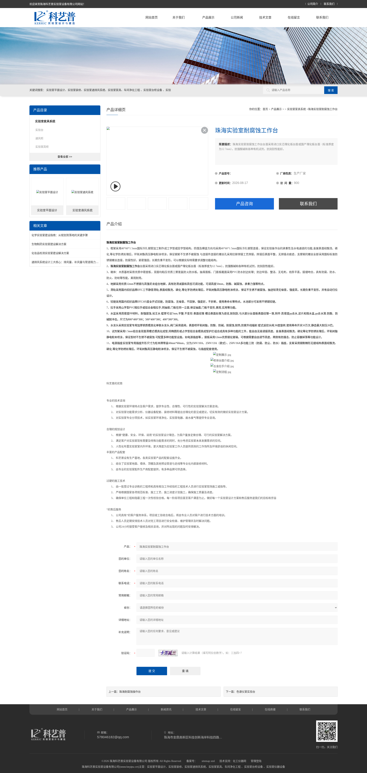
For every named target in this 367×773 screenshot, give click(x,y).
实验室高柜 (42, 146)
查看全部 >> (65, 156)
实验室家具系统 (296, 109)
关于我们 (178, 17)
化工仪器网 (239, 761)
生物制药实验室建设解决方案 (49, 244)
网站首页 (151, 17)
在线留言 (294, 17)
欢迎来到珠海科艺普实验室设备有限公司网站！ (57, 4)
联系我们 (329, 4)
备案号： (191, 761)
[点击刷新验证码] (168, 653)
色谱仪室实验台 (245, 691)
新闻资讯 (166, 709)
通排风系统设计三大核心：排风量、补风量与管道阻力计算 (66, 262)
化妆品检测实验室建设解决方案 (50, 253)
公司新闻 (237, 17)
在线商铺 (270, 709)
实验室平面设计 (47, 210)
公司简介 (312, 4)
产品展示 (208, 17)
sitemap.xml (208, 761)
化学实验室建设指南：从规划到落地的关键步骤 (60, 235)
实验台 (39, 129)
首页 (265, 109)
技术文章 (265, 17)
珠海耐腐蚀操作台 (130, 691)
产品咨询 (244, 203)
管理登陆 (256, 761)
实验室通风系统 (82, 210)
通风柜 (39, 138)
